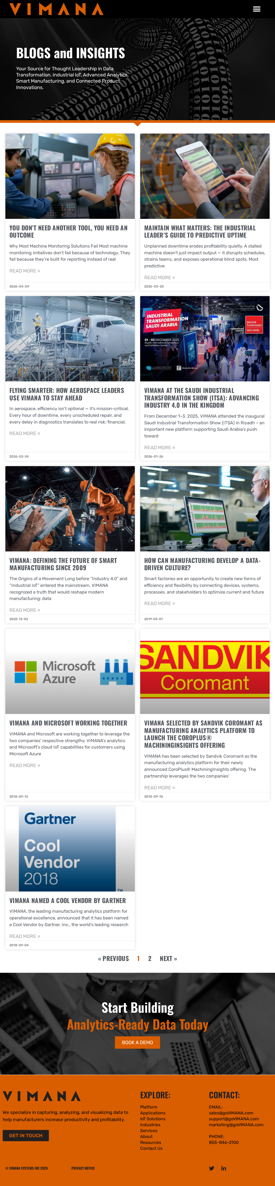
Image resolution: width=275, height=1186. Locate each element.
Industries (150, 1124)
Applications (152, 1112)
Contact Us (151, 1148)
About (146, 1136)
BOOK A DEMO (137, 1042)
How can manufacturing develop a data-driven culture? (202, 564)
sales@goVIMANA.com (231, 1112)
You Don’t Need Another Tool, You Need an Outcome (68, 231)
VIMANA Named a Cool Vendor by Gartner (67, 900)
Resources (150, 1142)
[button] (257, 9)
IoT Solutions (152, 1118)
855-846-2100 (224, 1142)
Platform (148, 1107)
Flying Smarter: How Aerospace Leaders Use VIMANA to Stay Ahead (66, 394)
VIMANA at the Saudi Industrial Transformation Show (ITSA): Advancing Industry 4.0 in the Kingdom (201, 398)
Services (148, 1130)
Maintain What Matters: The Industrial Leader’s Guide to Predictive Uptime (200, 231)
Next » (168, 958)
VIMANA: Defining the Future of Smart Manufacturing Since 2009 (63, 564)
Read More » (24, 271)
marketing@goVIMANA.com (236, 1124)
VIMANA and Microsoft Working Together (68, 722)
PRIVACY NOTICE (83, 1168)
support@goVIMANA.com (234, 1118)
